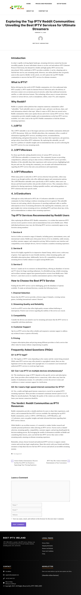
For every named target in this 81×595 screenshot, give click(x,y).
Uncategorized (17, 454)
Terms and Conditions (47, 551)
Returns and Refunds (47, 548)
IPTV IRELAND (36, 586)
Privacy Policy (45, 543)
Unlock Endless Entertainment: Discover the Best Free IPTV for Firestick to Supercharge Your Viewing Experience (26, 463)
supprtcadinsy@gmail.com (12, 575)
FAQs (43, 553)
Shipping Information (47, 545)
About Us (30, 11)
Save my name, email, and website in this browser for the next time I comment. (38, 519)
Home (28, 3)
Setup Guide (61, 3)
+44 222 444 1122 (10, 578)
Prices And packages (44, 3)
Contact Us (43, 11)
